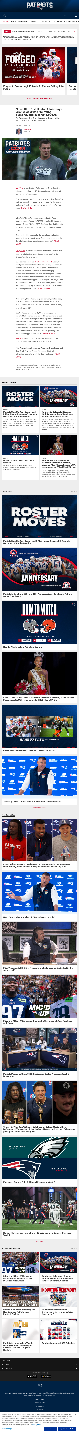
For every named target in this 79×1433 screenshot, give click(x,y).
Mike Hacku (27, 129)
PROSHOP (66, 15)
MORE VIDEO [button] (39, 1241)
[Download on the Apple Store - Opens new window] (32, 1376)
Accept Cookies (51, 1429)
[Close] (75, 1415)
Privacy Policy (39, 1399)
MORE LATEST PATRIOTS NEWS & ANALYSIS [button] (39, 98)
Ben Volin (19, 188)
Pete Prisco (20, 338)
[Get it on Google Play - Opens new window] (46, 1377)
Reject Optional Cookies (67, 1429)
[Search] (72, 15)
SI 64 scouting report (43, 262)
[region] (39, 1422)
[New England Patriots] (39, 1386)
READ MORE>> (27, 208)
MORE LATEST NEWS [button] (39, 807)
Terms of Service (39, 1402)
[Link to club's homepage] (4, 14)
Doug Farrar (20, 250)
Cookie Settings (7, 1428)
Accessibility (39, 1406)
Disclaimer (39, 1409)
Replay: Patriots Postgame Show (23, 31)
